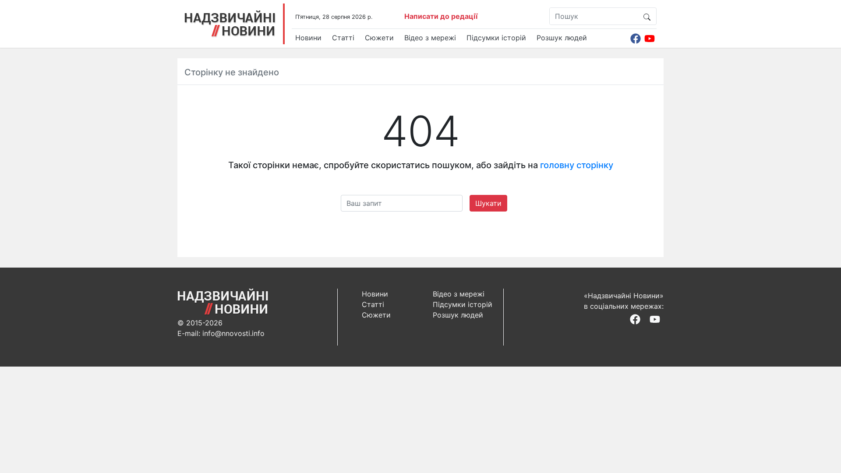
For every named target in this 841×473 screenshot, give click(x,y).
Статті (343, 37)
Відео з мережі (430, 37)
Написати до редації (440, 16)
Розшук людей (562, 37)
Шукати (488, 203)
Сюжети (379, 37)
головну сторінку (576, 165)
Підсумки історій (496, 37)
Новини (308, 37)
